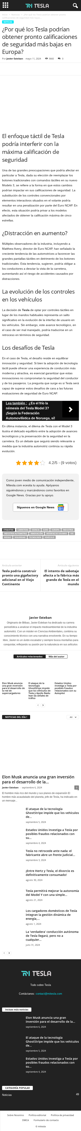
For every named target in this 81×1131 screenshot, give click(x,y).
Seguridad (20, 537)
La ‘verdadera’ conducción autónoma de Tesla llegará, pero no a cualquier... (52, 936)
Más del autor (56, 656)
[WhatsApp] (35, 69)
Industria (68, 529)
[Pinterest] (25, 69)
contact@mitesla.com (49, 993)
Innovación (37, 533)
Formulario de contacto (46, 1120)
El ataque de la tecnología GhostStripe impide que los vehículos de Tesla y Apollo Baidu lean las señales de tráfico (39, 691)
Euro (45, 529)
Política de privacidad (62, 1115)
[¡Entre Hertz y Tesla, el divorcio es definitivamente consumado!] (12, 876)
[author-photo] (40, 604)
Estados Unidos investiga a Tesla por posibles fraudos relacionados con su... (52, 834)
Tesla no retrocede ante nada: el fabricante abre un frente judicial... (50, 853)
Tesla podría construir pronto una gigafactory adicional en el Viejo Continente (20, 577)
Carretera (23, 529)
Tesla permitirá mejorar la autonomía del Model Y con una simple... (52, 893)
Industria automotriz (15, 533)
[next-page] (43, 705)
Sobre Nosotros (15, 1115)
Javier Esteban (14, 58)
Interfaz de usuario (56, 533)
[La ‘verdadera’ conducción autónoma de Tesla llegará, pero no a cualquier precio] (12, 937)
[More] (44, 69)
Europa (55, 529)
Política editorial (37, 1115)
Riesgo (7, 537)
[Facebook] (6, 69)
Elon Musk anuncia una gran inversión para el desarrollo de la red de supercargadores (13, 688)
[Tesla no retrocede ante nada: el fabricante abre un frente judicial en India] (12, 856)
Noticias (15, 14)
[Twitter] (16, 69)
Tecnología (35, 537)
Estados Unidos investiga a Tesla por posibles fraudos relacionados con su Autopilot (66, 688)
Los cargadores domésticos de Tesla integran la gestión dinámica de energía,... (51, 915)
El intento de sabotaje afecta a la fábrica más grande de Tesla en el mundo (61, 577)
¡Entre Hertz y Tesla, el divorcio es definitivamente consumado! (50, 873)
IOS (72, 533)
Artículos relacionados (29, 656)
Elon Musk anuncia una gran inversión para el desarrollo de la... (38, 779)
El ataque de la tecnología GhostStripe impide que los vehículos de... (52, 813)
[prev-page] (38, 705)
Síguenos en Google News (36, 507)
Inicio (4, 14)
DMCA (25, 1120)
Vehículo (49, 537)
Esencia (35, 529)
